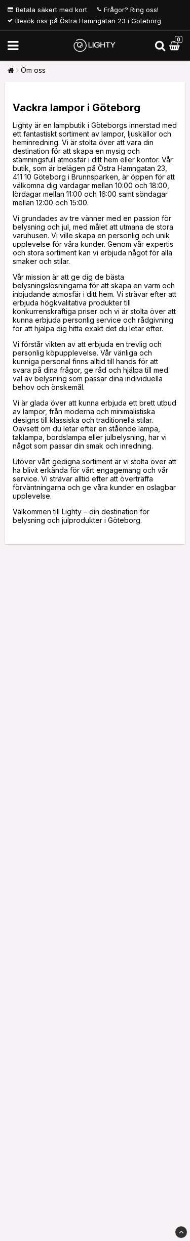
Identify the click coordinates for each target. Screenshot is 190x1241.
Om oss (33, 70)
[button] (175, 46)
